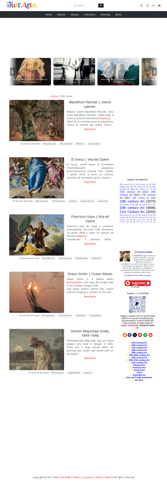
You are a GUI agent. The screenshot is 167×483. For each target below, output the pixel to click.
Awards (61, 14)
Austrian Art (80, 315)
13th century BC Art (140, 187)
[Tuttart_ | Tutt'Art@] (135, 336)
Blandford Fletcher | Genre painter (90, 104)
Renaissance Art (87, 201)
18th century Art (48, 258)
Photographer (95, 315)
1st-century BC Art (146, 205)
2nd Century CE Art (142, 217)
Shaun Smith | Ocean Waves (90, 273)
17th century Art (58, 201)
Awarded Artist (81, 258)
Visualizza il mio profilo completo (137, 275)
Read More (90, 129)
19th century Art (49, 144)
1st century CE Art (127, 205)
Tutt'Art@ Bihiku (145, 252)
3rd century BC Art (141, 220)
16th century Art (41, 201)
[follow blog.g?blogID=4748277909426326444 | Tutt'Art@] (125, 336)
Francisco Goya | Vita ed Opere (90, 218)
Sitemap (105, 14)
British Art (80, 144)
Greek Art (73, 201)
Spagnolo (81, 236)
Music (118, 14)
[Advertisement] (83, 36)
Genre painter (94, 144)
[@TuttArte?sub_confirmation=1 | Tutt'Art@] (138, 287)
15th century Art (130, 191)
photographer (75, 282)
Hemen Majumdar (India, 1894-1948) (90, 333)
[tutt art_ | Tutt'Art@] (140, 336)
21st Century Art (65, 315)
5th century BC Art (144, 222)
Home (48, 14)
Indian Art (88, 373)
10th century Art (126, 184)
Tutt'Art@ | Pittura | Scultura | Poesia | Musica (86, 477)
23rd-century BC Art (127, 215)
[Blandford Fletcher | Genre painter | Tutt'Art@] (21, 8)
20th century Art (66, 144)
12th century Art (142, 184)
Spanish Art (103, 201)
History (75, 14)
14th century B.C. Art (144, 189)
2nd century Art (144, 215)
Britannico (104, 118)
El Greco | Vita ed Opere (90, 159)
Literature (90, 14)
